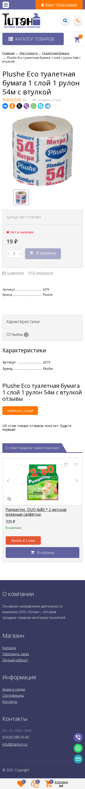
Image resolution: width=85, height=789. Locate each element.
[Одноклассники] (12, 106)
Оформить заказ (15, 654)
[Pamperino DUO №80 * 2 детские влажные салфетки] (42, 481)
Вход (49, 5)
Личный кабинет (15, 660)
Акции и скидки (13, 689)
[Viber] (26, 106)
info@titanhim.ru (14, 744)
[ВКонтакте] (5, 106)
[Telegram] (48, 106)
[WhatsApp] (33, 106)
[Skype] (40, 106)
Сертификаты (13, 695)
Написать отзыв (20, 410)
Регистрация (66, 5)
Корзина (9, 648)
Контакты (9, 701)
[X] (19, 106)
